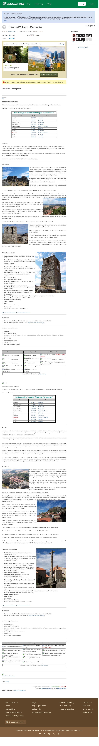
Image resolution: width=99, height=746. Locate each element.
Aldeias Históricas (35, 397)
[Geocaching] (13, 4)
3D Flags (7, 681)
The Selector (42, 374)
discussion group (45, 688)
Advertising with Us (83, 47)
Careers (7, 706)
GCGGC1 (33, 122)
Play (28, 4)
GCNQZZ (33, 126)
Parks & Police (36, 709)
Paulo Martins (12, 31)
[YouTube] (44, 734)
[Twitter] (54, 734)
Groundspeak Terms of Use (64, 730)
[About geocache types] (4, 27)
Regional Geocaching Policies (14, 716)
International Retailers (67, 709)
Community (39, 4)
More (5, 20)
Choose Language (16, 722)
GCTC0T (33, 118)
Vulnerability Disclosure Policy (41, 712)
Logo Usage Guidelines (39, 706)
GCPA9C (33, 128)
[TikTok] (58, 734)
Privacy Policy (78, 730)
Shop (49, 4)
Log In (92, 4)
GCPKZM (33, 124)
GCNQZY (33, 132)
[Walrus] (40, 120)
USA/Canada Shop (65, 706)
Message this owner (26, 31)
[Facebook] (40, 734)
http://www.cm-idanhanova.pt (36, 322)
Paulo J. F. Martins (43, 126)
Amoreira (40, 118)
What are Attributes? (78, 42)
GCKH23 (33, 135)
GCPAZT (33, 120)
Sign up (82, 4)
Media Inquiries (87, 712)
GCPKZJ (33, 130)
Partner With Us (10, 709)
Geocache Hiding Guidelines (13, 712)
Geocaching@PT (61, 688)
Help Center (86, 706)
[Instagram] (49, 734)
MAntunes (41, 122)
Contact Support (88, 709)
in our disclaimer (58, 82)
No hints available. (19, 690)
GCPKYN (33, 137)
